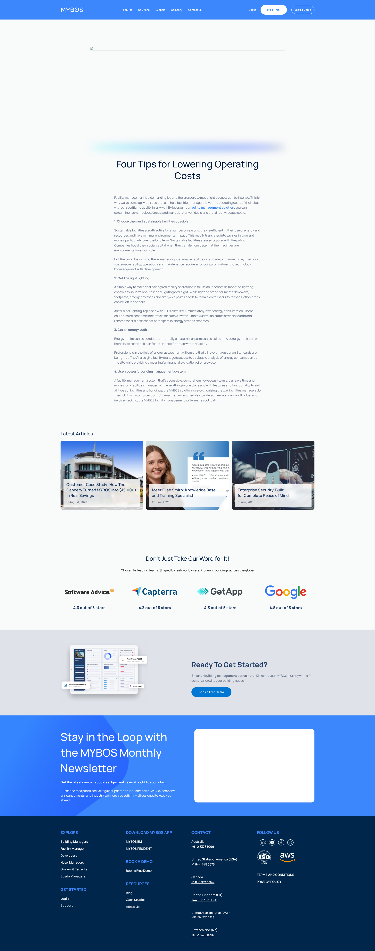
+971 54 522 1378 (202, 917)
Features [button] (127, 10)
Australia (197, 841)
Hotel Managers (72, 862)
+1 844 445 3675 (203, 864)
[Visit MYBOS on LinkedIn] (263, 842)
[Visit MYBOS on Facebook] (281, 842)
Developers (69, 855)
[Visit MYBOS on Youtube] (272, 842)
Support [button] (160, 10)
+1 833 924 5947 (202, 882)
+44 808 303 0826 (204, 900)
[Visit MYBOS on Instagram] (290, 842)
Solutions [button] (144, 10)
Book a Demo (303, 10)
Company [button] (176, 10)
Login (252, 10)
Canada (197, 877)
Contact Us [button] (195, 10)
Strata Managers (73, 876)
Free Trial (273, 10)
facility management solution (212, 207)
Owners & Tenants (74, 869)
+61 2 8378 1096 (202, 846)
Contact (201, 832)
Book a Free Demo (211, 692)
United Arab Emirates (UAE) (210, 912)
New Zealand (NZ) (204, 930)
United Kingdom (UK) (207, 895)
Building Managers (74, 841)
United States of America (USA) (214, 859)
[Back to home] (72, 10)
